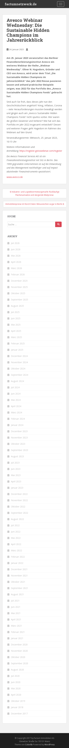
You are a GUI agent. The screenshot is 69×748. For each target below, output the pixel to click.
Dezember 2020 (19, 644)
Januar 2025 (17, 349)
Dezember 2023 (19, 431)
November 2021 (19, 575)
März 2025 (16, 337)
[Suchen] (58, 224)
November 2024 (19, 362)
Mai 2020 (16, 688)
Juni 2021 (15, 606)
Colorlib (29, 744)
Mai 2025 (16, 324)
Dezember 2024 (19, 356)
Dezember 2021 (19, 569)
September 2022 (19, 512)
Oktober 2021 (18, 581)
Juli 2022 (15, 525)
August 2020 (17, 669)
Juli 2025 (15, 312)
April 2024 (16, 406)
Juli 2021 (15, 600)
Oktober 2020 (18, 657)
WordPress (49, 744)
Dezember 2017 (19, 713)
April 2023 (16, 481)
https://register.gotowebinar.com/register (40, 150)
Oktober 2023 (18, 443)
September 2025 (19, 299)
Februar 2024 (18, 418)
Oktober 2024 (18, 368)
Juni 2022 (15, 531)
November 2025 (19, 287)
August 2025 (17, 305)
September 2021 (19, 588)
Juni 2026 (15, 249)
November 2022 (19, 500)
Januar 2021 (17, 638)
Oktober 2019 (18, 700)
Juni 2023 (15, 468)
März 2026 (16, 268)
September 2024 (19, 374)
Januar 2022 (17, 562)
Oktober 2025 (18, 293)
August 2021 (17, 594)
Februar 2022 (18, 556)
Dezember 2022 (19, 494)
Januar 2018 (17, 707)
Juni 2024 (15, 393)
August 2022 (17, 519)
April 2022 (16, 544)
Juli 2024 (15, 387)
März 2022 (16, 550)
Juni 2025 (15, 318)
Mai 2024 (16, 399)
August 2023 (17, 456)
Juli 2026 (15, 243)
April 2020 (16, 694)
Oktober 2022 (18, 506)
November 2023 (19, 437)
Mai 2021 (16, 613)
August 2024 (17, 381)
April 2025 (16, 330)
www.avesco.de (15, 177)
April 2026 (16, 261)
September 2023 (19, 450)
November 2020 (19, 650)
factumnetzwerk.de (21, 4)
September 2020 (19, 663)
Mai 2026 (16, 255)
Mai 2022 (16, 537)
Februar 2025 (18, 343)
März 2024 (16, 412)
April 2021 (16, 619)
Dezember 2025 (19, 280)
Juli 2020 (15, 675)
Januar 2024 (17, 425)
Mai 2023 (16, 475)
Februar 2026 (18, 274)
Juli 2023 (15, 462)
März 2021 (16, 625)
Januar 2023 (17, 487)
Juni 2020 (15, 682)
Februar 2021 (18, 631)
